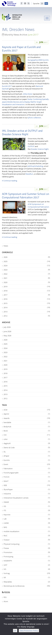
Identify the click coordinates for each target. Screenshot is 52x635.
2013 (27, 311)
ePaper (27, 456)
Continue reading (10, 180)
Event (27, 464)
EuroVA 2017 (7, 86)
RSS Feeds (28, 3)
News (6, 246)
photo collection (34, 117)
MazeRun (29, 174)
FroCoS (27, 477)
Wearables (27, 582)
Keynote (27, 514)
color (27, 439)
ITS (27, 510)
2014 (27, 307)
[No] (48, 624)
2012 (27, 316)
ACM (27, 410)
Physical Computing (27, 544)
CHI (27, 435)
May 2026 (7, 335)
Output (27, 540)
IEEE (27, 485)
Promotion (27, 552)
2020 (27, 282)
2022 (27, 274)
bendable (27, 422)
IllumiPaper (27, 489)
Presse (27, 548)
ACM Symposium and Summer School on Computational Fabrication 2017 (25, 195)
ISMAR (27, 502)
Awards (27, 418)
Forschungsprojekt (27, 472)
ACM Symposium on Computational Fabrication (38, 205)
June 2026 (7, 331)
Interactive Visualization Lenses (27, 498)
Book (27, 431)
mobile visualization (27, 531)
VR (27, 577)
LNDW (27, 523)
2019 (27, 286)
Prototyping (27, 556)
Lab (27, 519)
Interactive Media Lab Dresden (12, 18)
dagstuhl (27, 443)
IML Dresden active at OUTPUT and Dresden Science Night (22, 132)
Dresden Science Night (40, 149)
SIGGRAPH (27, 560)
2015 (27, 303)
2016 (27, 299)
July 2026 (7, 327)
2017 (27, 295)
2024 (27, 265)
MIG (27, 527)
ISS (27, 506)
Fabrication (27, 468)
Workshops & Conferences (27, 586)
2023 (27, 270)
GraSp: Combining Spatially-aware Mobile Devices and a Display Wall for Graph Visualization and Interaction (25, 102)
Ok (15, 630)
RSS (5, 597)
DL (27, 451)
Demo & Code (27, 447)
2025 (27, 261)
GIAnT (27, 481)
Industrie (27, 493)
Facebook (21, 3)
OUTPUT (31, 146)
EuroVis (27, 460)
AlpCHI (27, 414)
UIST (27, 565)
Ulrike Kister (27, 94)
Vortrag (27, 573)
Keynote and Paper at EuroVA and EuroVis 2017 (21, 48)
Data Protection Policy (29, 630)
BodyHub (27, 426)
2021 (27, 278)
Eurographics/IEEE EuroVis (38, 60)
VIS (27, 569)
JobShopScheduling (35, 166)
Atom (6, 601)
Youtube (25, 3)
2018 (27, 290)
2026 (27, 257)
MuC (27, 535)
